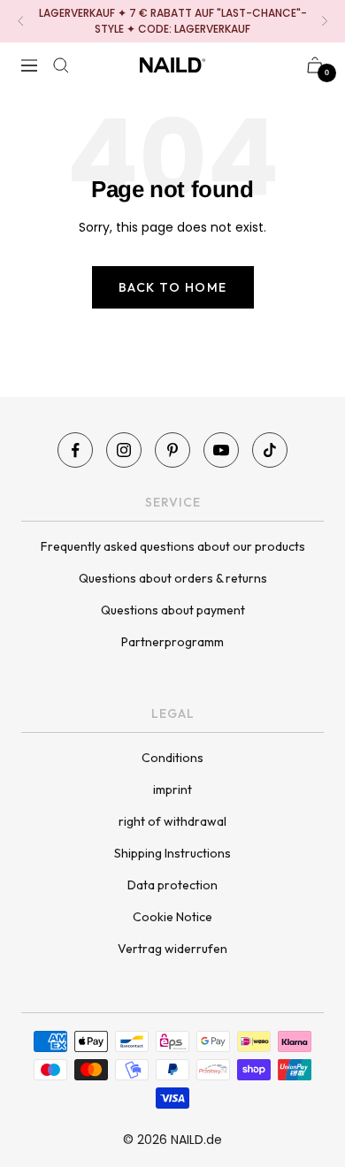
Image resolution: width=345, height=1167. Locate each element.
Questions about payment (173, 610)
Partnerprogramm (172, 642)
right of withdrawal (172, 821)
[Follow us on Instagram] (124, 450)
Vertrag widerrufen (172, 949)
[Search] (61, 65)
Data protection (172, 885)
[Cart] (315, 65)
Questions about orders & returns (173, 578)
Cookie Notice (172, 917)
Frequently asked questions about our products (173, 546)
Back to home (173, 287)
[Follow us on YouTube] (221, 450)
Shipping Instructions (172, 853)
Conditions (172, 758)
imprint (172, 789)
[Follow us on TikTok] (270, 450)
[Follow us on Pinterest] (172, 450)
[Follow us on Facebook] (75, 450)
